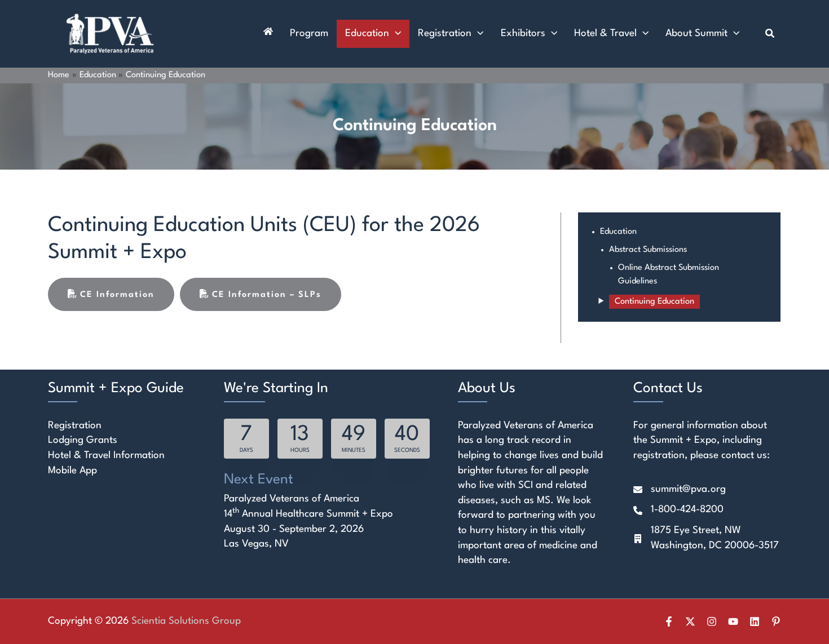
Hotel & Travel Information (106, 455)
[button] (395, 34)
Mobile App (72, 471)
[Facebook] (669, 621)
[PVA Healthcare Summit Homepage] (268, 34)
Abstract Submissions (648, 250)
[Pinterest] (776, 621)
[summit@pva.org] (679, 490)
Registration (75, 425)
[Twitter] (690, 621)
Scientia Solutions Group (186, 621)
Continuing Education (654, 301)
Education (618, 232)
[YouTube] (733, 621)
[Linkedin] (754, 621)
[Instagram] (712, 621)
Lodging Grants (82, 440)
